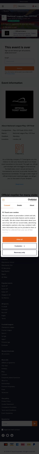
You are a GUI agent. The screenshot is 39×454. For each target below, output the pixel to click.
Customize (18, 246)
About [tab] (32, 205)
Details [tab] (19, 205)
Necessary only (19, 252)
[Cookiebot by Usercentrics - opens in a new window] (28, 200)
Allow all (19, 239)
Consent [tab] (7, 205)
